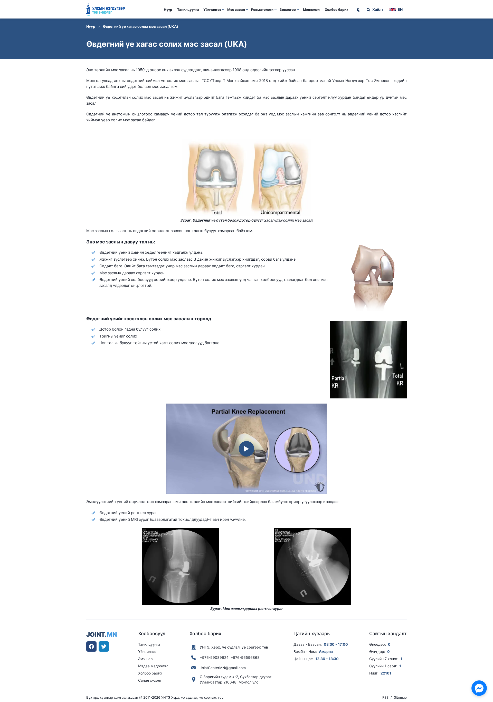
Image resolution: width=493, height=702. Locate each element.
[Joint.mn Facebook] (91, 646)
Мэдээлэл (311, 9)
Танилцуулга (188, 9)
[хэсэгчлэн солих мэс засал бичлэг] (246, 449)
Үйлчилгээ (147, 651)
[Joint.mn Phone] (193, 657)
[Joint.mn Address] (193, 679)
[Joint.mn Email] (193, 668)
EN (400, 9)
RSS (385, 697)
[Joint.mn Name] (193, 647)
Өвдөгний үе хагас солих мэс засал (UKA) (140, 26)
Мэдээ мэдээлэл (153, 666)
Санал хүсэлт (150, 680)
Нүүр (168, 9)
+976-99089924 (214, 657)
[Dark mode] (358, 10)
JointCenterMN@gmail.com (223, 667)
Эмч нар (145, 659)
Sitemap (400, 697)
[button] (213, 13)
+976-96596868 (245, 657)
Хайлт (377, 9)
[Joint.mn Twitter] (104, 646)
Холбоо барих (336, 9)
